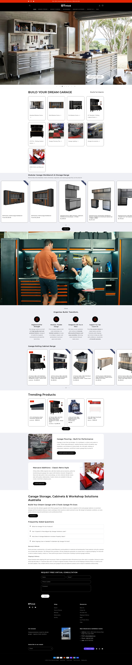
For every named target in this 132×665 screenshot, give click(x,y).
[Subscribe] (51, 648)
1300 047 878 (89, 638)
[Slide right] (69, 225)
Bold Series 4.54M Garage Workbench (12, 215)
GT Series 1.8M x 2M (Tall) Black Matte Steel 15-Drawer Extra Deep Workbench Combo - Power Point (37, 377)
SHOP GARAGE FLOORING (66, 453)
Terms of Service (58, 610)
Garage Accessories (93, 141)
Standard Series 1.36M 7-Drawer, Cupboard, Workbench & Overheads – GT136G (71, 216)
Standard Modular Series (36, 115)
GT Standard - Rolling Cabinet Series (93, 116)
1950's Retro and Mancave (37, 167)
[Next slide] (71, 86)
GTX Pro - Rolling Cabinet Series (36, 142)
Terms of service (76, 660)
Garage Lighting (72, 141)
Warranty (56, 612)
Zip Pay (56, 617)
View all (66, 229)
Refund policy (57, 615)
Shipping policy (84, 660)
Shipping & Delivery (84, 615)
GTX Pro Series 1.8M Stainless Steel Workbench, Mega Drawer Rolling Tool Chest (104, 377)
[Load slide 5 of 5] (68, 86)
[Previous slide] (56, 86)
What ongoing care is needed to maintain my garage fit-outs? (51, 541)
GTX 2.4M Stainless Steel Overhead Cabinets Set (36, 418)
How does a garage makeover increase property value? (48, 536)
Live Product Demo (84, 619)
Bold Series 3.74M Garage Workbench (41, 215)
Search (55, 607)
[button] (29, 5)
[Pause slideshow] (75, 86)
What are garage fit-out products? (42, 526)
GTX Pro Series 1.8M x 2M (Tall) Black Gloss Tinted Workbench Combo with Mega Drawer (59, 377)
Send (45, 596)
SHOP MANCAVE (39, 483)
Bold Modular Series (54, 115)
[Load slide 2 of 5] (62, 86)
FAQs (81, 622)
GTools (49, 660)
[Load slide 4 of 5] (66, 86)
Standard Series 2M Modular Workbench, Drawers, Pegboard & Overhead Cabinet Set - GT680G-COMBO (101, 217)
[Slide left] (62, 225)
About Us (82, 607)
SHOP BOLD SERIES (96, 77)
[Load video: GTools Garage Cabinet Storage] (66, 268)
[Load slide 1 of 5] (60, 86)
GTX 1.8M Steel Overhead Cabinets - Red (94, 418)
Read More (33, 515)
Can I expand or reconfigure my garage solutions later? (49, 531)
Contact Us (82, 610)
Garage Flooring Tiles (55, 141)
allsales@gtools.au (90, 636)
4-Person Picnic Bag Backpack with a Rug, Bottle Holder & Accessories (74, 419)
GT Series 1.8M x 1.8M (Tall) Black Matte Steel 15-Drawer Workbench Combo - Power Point (82, 377)
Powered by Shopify (55, 660)
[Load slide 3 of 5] (64, 86)
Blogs (81, 617)
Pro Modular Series (73, 115)
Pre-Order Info (83, 612)
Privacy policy (69, 660)
